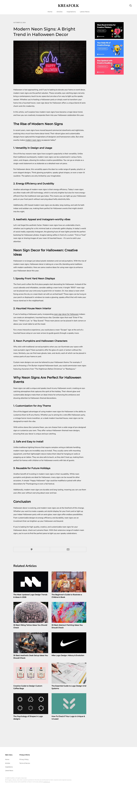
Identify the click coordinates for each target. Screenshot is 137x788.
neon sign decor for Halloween (66, 314)
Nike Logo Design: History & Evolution (68, 655)
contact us (46, 782)
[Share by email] (68, 549)
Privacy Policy (24, 759)
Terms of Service (24, 763)
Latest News (84, 12)
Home (50, 12)
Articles (59, 12)
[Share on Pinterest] (31, 549)
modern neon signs (33, 140)
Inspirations (71, 12)
